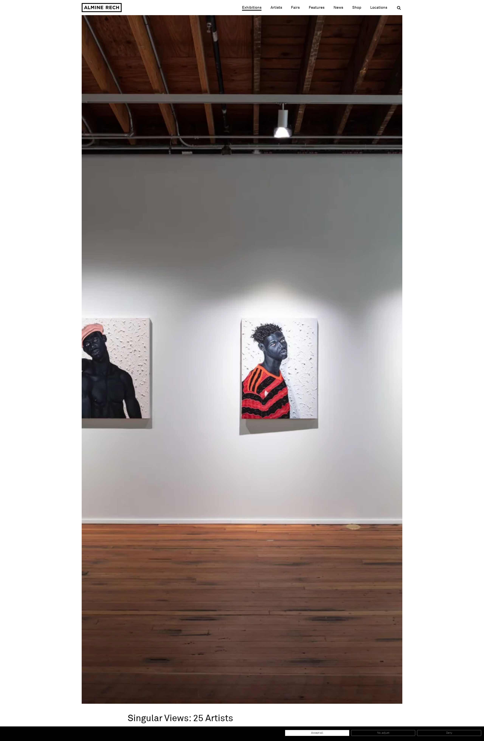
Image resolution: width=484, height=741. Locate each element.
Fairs (295, 7)
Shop (356, 7)
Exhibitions (251, 7)
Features (316, 7)
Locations (378, 7)
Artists (276, 7)
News (338, 7)
